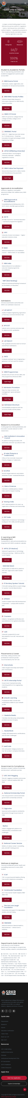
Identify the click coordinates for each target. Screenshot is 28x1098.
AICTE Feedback (6, 1064)
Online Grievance (6, 1068)
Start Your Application (14, 1078)
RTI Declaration (5, 1061)
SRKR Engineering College (8, 1097)
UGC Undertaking (6, 1049)
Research (4, 1024)
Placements (4, 1021)
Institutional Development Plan (10, 1058)
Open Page (7, 178)
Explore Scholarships (14, 1084)
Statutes (3, 1055)
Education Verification (7, 1031)
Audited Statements (7, 1052)
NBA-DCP (4, 1040)
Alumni (3, 1027)
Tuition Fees (4, 1034)
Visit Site (6, 91)
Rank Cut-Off (5, 1037)
